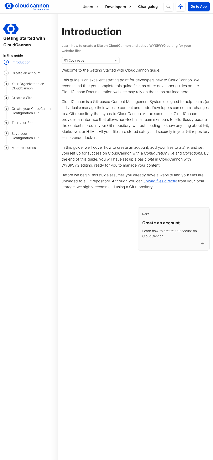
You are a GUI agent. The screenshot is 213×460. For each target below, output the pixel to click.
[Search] (168, 7)
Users (88, 7)
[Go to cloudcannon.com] (26, 6)
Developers (115, 7)
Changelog (148, 6)
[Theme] (181, 7)
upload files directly (160, 181)
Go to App (199, 6)
